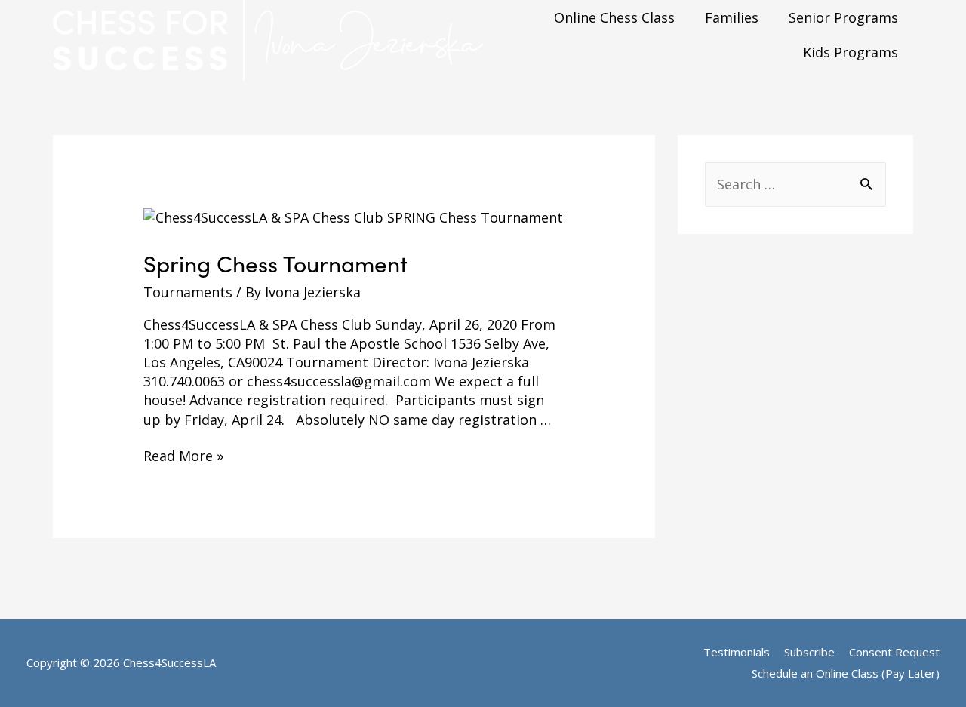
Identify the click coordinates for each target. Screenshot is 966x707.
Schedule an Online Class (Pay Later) (846, 673)
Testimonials (736, 651)
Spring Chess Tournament (275, 263)
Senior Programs (843, 17)
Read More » (183, 456)
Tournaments (187, 292)
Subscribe (809, 651)
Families (731, 17)
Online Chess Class (614, 17)
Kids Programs (850, 52)
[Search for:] (795, 184)
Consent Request (894, 651)
